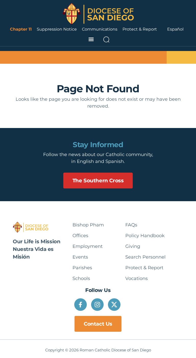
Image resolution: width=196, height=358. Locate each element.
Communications (99, 29)
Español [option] (175, 29)
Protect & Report (139, 29)
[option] (175, 29)
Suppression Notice (57, 29)
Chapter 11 (21, 29)
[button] (91, 39)
